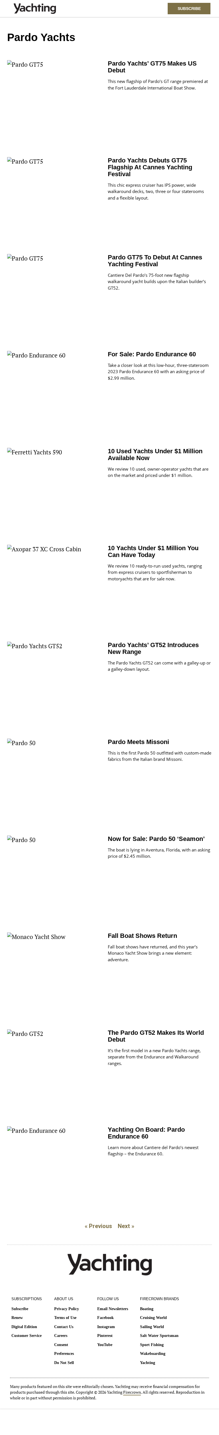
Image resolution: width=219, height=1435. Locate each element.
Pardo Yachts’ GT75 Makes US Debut (152, 67)
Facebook (105, 1318)
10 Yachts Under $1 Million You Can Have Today (153, 551)
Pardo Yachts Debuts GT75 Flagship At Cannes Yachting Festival (150, 167)
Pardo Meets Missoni (138, 741)
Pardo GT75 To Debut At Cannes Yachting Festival (155, 261)
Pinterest (105, 1336)
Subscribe (19, 1309)
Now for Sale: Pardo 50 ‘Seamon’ (156, 838)
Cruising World (153, 1318)
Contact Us (63, 1327)
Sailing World (152, 1327)
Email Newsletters (112, 1309)
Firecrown (132, 1392)
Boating (146, 1309)
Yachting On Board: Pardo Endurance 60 (146, 1133)
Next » (126, 1226)
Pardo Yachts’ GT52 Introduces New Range (153, 648)
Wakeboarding (152, 1353)
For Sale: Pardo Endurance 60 (152, 354)
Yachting (147, 1363)
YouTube (104, 1345)
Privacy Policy (66, 1309)
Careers (60, 1336)
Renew (17, 1318)
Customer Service (26, 1336)
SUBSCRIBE (189, 8)
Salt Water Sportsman (159, 1336)
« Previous (98, 1226)
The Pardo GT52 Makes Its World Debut (156, 1036)
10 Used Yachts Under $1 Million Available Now (155, 455)
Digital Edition (24, 1327)
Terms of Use (65, 1318)
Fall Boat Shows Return (142, 935)
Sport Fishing (152, 1345)
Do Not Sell (64, 1363)
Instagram (106, 1327)
